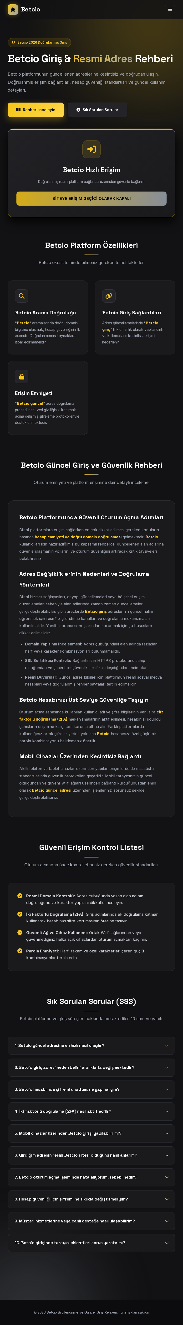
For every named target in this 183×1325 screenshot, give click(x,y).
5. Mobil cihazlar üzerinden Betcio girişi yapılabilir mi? (68, 1133)
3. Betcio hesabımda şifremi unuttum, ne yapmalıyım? (67, 1089)
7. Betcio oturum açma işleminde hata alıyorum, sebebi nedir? (76, 1177)
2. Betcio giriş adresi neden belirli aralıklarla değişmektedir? (74, 1067)
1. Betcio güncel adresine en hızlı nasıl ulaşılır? (59, 1045)
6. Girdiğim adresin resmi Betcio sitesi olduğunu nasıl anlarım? (76, 1155)
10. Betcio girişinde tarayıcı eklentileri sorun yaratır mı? (70, 1242)
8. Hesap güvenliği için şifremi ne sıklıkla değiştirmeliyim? (71, 1199)
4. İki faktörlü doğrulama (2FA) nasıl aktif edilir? (63, 1111)
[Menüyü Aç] (170, 9)
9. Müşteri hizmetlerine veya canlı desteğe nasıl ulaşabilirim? (75, 1221)
